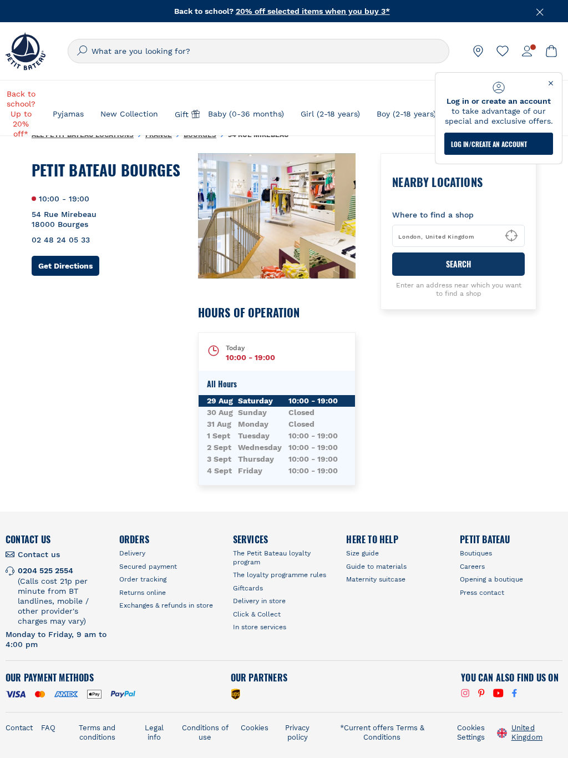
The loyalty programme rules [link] (279, 575)
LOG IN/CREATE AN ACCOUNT (489, 144)
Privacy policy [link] (297, 732)
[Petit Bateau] (25, 51)
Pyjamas (68, 113)
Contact (19, 728)
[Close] (540, 11)
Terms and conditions (97, 732)
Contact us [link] (39, 554)
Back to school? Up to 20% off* (21, 113)
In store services (259, 627)
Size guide (362, 553)
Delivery (132, 553)
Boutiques (476, 553)
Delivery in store (259, 601)
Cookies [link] (254, 728)
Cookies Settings (471, 732)
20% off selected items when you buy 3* (313, 11)
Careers (472, 566)
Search (458, 264)
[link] (478, 51)
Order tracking (142, 579)
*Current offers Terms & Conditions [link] (382, 732)
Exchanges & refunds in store (166, 605)
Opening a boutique (491, 579)
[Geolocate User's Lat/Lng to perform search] (511, 235)
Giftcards (248, 588)
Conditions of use (205, 732)
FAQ (48, 728)
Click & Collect (257, 614)
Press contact (482, 593)
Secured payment (148, 566)
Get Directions (68, 265)
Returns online (142, 593)
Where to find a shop (433, 214)
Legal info (154, 732)
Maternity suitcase (375, 579)
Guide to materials (376, 566)
